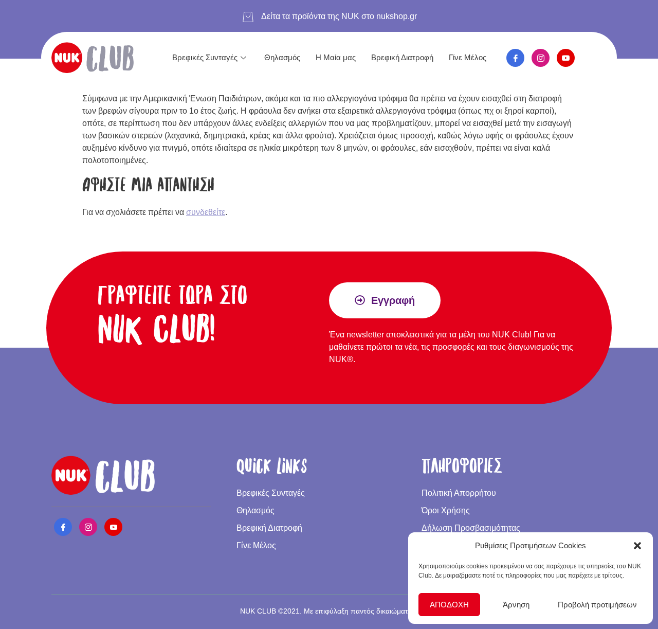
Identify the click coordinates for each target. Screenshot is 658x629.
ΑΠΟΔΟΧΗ (449, 604)
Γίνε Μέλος (467, 57)
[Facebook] (515, 58)
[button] (637, 546)
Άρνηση (516, 604)
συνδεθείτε (205, 212)
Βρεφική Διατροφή (402, 57)
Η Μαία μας (336, 57)
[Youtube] (566, 58)
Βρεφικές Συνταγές (204, 57)
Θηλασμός (282, 57)
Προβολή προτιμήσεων (597, 604)
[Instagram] (541, 58)
